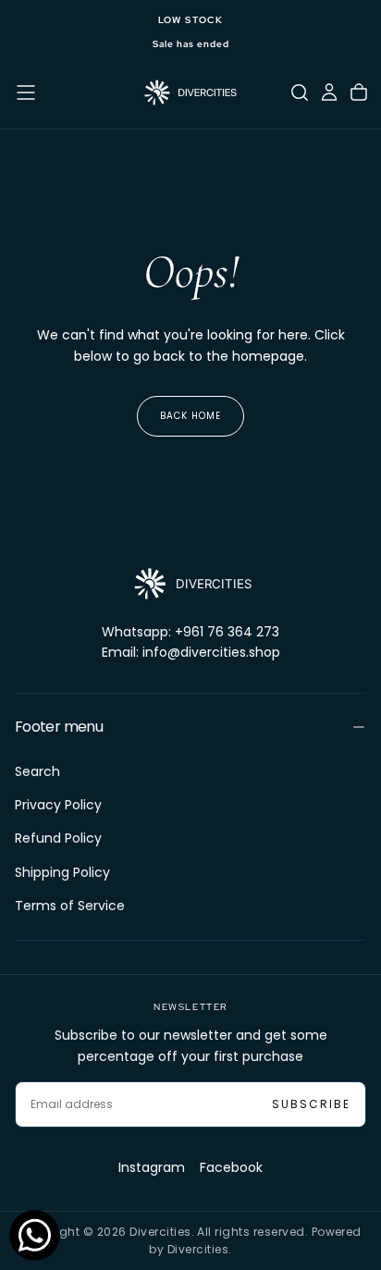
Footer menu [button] (59, 726)
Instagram (151, 1167)
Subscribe (311, 1104)
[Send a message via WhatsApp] (34, 1235)
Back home (190, 416)
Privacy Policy (58, 804)
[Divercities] (190, 583)
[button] (26, 92)
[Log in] (329, 92)
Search (37, 771)
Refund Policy (58, 838)
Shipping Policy (62, 872)
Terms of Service (70, 905)
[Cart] (359, 92)
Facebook (231, 1167)
